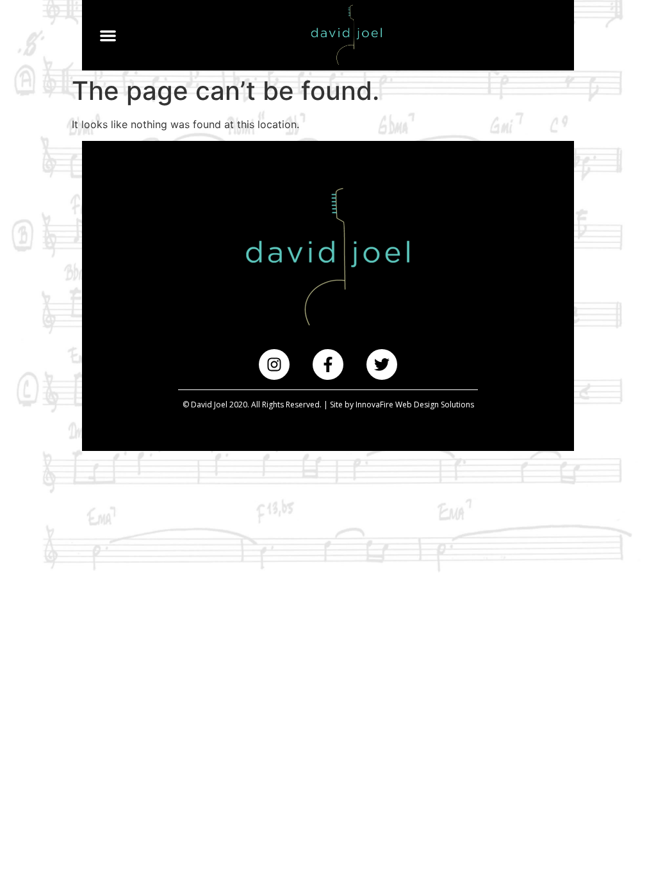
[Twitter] (381, 364)
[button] (108, 35)
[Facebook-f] (328, 364)
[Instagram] (274, 364)
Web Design (417, 404)
